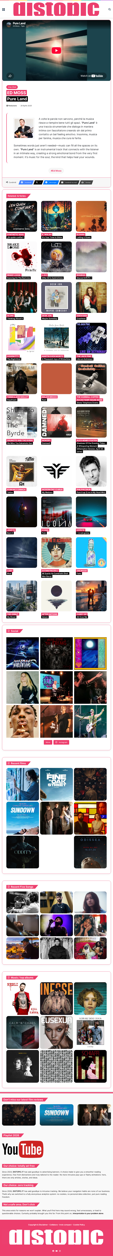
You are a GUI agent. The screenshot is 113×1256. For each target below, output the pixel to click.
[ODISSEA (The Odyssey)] (90, 852)
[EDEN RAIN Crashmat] (91, 297)
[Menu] (3, 10)
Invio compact (65, 1225)
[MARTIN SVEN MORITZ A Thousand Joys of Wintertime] (56, 338)
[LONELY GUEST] (56, 1066)
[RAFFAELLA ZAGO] (90, 925)
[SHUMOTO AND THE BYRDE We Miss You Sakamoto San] (21, 422)
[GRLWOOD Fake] (91, 552)
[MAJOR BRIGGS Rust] (56, 378)
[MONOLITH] (22, 784)
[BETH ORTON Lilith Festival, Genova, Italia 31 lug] (56, 687)
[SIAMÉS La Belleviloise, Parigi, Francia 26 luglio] (90, 687)
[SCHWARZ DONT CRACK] (90, 1032)
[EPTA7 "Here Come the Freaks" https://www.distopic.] (56, 653)
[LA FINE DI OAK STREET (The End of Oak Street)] (56, 784)
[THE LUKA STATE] (90, 998)
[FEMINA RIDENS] (90, 1066)
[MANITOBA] (22, 1066)
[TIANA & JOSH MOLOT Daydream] (21, 378)
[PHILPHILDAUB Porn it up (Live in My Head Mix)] (91, 471)
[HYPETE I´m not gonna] (91, 511)
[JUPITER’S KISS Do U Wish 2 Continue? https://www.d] (90, 653)
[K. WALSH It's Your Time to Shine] (56, 216)
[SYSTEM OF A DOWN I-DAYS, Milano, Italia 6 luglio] (56, 721)
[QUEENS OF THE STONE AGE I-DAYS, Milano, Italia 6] (90, 721)
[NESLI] (22, 998)
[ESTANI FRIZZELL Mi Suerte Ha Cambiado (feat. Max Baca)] (56, 552)
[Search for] (109, 10)
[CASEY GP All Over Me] (91, 596)
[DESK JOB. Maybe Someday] (56, 297)
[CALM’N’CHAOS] (22, 1032)
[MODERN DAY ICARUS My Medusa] (56, 471)
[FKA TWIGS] (56, 1032)
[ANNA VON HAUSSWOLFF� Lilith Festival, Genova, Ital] (22, 687)
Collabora (53, 1225)
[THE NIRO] (56, 925)
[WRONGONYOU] (22, 925)
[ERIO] (56, 998)
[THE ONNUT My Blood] (21, 596)
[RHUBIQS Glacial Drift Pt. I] (91, 256)
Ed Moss (56, 170)
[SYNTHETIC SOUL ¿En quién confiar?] (21, 216)
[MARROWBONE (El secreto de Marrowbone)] (56, 818)
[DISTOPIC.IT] (56, 9)
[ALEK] (90, 902)
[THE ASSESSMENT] (90, 818)
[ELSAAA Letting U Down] (91, 216)
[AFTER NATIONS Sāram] (56, 596)
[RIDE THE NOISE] (22, 902)
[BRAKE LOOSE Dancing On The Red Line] (21, 256)
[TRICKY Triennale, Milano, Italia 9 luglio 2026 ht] (22, 721)
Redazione (12, 106)
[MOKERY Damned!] (56, 422)
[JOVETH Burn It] (21, 511)
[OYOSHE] (56, 902)
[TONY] (56, 852)
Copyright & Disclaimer (38, 1225)
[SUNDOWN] (22, 818)
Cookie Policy (79, 1225)
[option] (19, 1115)
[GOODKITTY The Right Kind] (21, 338)
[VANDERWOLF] (90, 948)
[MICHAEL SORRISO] (56, 948)
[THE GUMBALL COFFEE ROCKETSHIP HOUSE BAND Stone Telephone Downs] (91, 378)
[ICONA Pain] (56, 511)
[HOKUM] (90, 784)
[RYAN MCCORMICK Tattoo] (21, 471)
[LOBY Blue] (21, 552)
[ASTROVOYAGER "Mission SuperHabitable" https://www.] (22, 653)
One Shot (12, 87)
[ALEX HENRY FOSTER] (22, 948)
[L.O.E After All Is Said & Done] (56, 256)
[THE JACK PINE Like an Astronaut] (91, 338)
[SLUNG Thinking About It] (21, 297)
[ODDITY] (22, 852)
